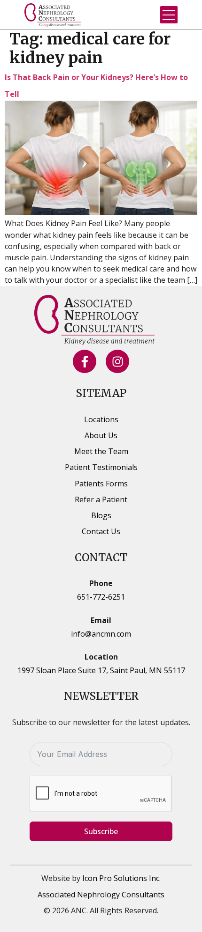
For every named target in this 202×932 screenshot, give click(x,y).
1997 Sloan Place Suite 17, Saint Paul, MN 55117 (101, 670)
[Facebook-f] (84, 361)
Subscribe (101, 831)
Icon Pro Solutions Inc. (121, 878)
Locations (101, 419)
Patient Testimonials (101, 467)
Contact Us (101, 531)
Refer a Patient (101, 499)
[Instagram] (117, 361)
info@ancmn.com (101, 634)
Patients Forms (101, 483)
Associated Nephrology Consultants (101, 894)
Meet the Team (101, 451)
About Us (101, 435)
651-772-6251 (101, 597)
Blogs (101, 515)
